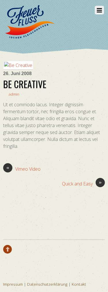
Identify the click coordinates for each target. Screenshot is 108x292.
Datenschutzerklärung (47, 284)
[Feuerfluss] (29, 35)
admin (13, 94)
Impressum (13, 284)
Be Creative (24, 84)
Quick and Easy (82, 183)
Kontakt (79, 284)
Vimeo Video (23, 168)
